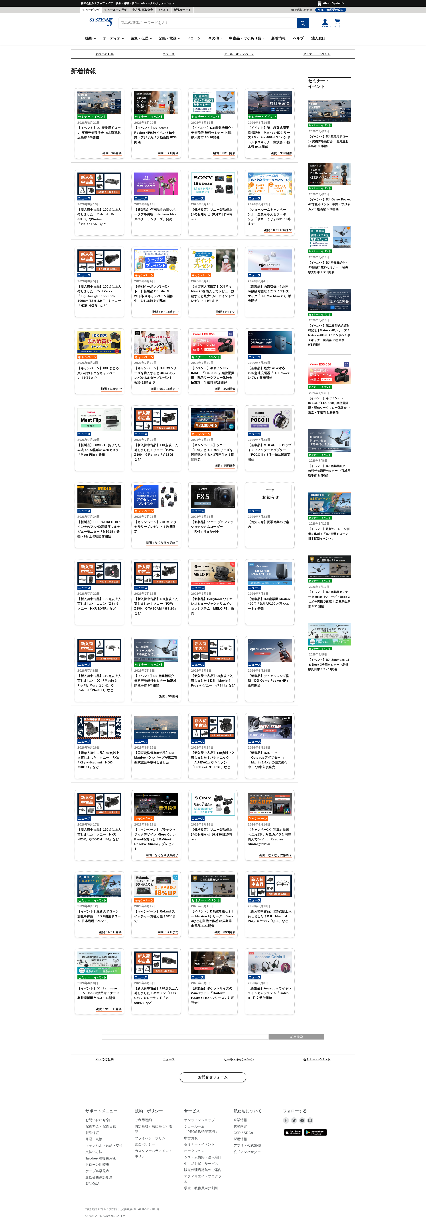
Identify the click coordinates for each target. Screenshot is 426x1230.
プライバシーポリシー (152, 1138)
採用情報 (240, 1139)
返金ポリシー (145, 1144)
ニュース (169, 54)
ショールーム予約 (115, 10)
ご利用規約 (143, 1120)
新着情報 (278, 38)
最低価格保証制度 (99, 1177)
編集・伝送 (140, 38)
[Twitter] (294, 1120)
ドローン (194, 38)
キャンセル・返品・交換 (104, 1145)
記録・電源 (168, 38)
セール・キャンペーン (239, 54)
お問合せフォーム (213, 1077)
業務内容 (240, 1126)
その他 (214, 38)
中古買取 (191, 1138)
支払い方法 (94, 1152)
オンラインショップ (199, 1120)
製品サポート (182, 10)
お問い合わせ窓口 (99, 1120)
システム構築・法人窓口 (203, 1157)
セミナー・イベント (317, 54)
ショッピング (91, 10)
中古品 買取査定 (142, 10)
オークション (194, 1151)
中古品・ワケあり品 (245, 38)
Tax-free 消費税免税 (100, 1158)
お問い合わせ (303, 10)
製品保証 (92, 1133)
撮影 (89, 38)
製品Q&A (92, 1183)
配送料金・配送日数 (100, 1126)
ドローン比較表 (97, 1164)
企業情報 (240, 1120)
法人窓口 (318, 38)
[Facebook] (286, 1120)
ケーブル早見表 (97, 1171)
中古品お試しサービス (201, 1163)
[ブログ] (310, 1120)
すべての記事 (105, 54)
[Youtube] (302, 1120)
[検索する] (303, 23)
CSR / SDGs (243, 1133)
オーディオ (112, 38)
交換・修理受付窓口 (331, 10)
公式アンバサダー (247, 1152)
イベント (163, 10)
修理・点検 (94, 1139)
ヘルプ (298, 38)
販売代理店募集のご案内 (203, 1170)
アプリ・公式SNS (247, 1145)
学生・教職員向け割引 (201, 1188)
